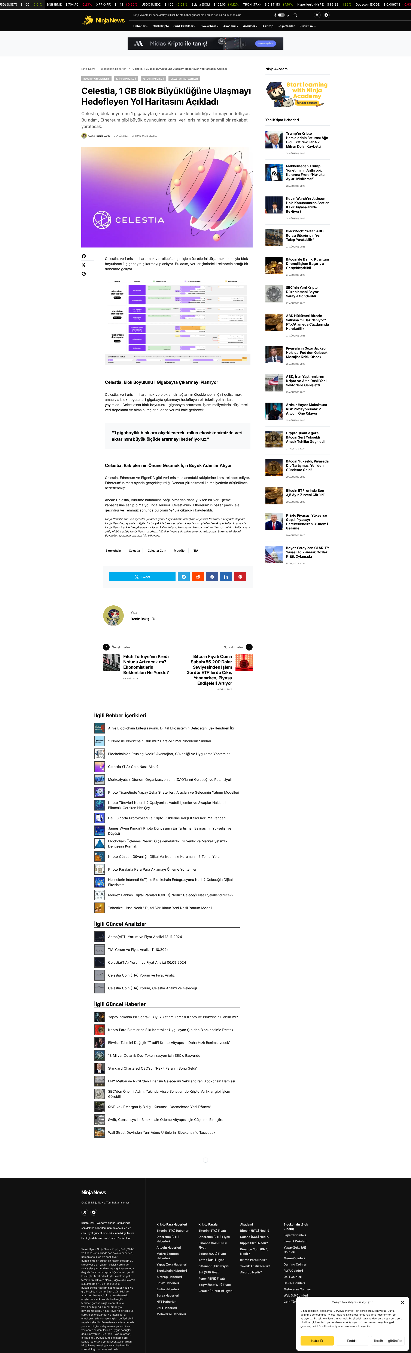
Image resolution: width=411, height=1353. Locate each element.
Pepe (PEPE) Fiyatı (211, 1278)
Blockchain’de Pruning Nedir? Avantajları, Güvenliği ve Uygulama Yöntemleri (169, 754)
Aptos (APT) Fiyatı (211, 1260)
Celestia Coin (157, 550)
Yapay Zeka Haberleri (171, 1264)
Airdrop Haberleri (169, 1277)
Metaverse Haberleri (171, 1314)
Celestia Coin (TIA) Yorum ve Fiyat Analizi (142, 975)
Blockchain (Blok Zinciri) (296, 1227)
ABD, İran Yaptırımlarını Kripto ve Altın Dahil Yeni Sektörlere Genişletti (306, 380)
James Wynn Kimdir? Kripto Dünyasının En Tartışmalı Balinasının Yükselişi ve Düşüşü (169, 831)
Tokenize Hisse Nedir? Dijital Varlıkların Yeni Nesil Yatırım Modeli (160, 908)
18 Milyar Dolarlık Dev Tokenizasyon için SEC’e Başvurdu (154, 1055)
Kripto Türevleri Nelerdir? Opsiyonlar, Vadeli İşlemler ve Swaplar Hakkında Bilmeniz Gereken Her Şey (168, 805)
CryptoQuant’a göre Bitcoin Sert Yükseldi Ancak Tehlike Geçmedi (305, 437)
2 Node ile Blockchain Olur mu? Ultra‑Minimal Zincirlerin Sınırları (159, 741)
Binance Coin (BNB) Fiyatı (212, 1245)
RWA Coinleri (293, 1270)
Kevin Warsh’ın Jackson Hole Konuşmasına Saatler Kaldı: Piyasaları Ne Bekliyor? (307, 204)
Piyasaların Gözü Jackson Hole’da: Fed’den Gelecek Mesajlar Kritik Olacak (307, 352)
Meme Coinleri (294, 1258)
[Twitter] (317, 15)
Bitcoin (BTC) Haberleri (172, 1230)
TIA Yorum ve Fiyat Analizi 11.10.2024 (138, 949)
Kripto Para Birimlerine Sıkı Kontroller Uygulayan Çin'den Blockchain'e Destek (170, 1030)
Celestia (134, 550)
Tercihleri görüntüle (388, 1341)
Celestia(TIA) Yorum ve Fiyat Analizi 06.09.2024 (147, 962)
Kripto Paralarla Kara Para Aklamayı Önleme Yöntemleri (152, 869)
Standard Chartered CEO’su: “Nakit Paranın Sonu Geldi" (153, 1068)
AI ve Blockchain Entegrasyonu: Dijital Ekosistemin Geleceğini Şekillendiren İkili (171, 728)
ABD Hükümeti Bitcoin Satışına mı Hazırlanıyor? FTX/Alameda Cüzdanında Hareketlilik (307, 322)
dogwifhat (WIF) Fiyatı (214, 1284)
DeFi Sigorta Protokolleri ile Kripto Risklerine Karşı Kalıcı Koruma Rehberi (167, 818)
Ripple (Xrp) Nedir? (254, 1243)
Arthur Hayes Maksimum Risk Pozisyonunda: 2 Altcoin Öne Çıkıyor (306, 409)
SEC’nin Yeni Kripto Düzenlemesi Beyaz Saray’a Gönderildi (302, 291)
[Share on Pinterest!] (87, 276)
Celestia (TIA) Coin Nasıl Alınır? (133, 767)
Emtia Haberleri (167, 1289)
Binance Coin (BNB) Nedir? (254, 1251)
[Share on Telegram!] (184, 576)
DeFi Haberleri (166, 1308)
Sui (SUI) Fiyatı (208, 1272)
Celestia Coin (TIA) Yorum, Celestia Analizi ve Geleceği (152, 988)
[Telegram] (326, 15)
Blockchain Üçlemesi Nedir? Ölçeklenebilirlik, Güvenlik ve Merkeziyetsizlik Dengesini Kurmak (168, 843)
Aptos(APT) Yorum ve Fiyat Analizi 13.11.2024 (145, 937)
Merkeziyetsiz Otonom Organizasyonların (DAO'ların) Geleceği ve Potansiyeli (170, 779)
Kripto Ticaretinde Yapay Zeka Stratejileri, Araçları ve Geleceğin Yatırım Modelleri (173, 792)
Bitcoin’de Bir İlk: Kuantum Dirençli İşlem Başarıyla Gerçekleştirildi (307, 263)
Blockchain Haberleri (114, 68)
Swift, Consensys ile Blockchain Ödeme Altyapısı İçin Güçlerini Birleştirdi (166, 1119)
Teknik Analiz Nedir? (255, 1266)
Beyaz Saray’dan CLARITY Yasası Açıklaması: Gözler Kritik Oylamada (307, 552)
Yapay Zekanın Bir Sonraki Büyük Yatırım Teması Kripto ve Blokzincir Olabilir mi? (173, 1017)
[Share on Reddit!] (198, 576)
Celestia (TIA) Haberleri (184, 78)
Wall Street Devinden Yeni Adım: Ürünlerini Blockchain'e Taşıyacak (161, 1132)
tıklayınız (153, 535)
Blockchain (113, 550)
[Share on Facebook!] (87, 258)
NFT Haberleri (166, 1301)
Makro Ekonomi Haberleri (168, 1256)
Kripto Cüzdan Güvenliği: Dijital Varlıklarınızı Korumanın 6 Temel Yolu (163, 856)
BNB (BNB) (69, 4)
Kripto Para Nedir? (253, 1260)
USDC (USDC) (164, 4)
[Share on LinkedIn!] (226, 576)
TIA (196, 550)
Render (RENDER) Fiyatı (215, 1291)
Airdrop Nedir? (251, 1272)
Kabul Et (317, 1341)
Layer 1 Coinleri (295, 1235)
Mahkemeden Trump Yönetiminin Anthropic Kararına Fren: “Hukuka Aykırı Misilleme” (305, 172)
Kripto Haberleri (126, 78)
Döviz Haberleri (167, 1283)
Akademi (246, 1224)
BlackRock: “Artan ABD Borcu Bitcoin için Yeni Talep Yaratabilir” (305, 235)
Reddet (352, 1341)
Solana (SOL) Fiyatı (212, 1253)
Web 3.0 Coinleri (296, 1295)
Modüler (180, 550)
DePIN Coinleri (294, 1283)
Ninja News (88, 68)
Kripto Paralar (208, 1224)
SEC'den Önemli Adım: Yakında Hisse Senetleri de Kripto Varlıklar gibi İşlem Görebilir (169, 1094)
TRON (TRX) (268, 4)
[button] (402, 1302)
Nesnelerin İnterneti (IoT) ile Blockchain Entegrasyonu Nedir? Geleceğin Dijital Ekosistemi (170, 882)
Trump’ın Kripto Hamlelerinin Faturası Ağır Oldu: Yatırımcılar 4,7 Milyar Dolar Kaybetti (307, 139)
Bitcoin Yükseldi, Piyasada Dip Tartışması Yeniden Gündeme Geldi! (307, 465)
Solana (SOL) (215, 4)
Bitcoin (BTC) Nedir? (255, 1230)
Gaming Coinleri (295, 1264)
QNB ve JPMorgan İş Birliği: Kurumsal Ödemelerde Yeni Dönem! (159, 1107)
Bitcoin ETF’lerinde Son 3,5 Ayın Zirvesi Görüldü (306, 492)
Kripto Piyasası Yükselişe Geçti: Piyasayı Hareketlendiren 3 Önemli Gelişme (307, 521)
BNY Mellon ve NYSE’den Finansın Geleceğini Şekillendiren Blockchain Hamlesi (171, 1081)
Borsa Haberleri (167, 1295)
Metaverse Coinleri (297, 1289)
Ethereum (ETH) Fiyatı (214, 1237)
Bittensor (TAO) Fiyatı (213, 1266)
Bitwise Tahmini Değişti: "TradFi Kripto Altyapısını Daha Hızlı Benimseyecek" (169, 1042)
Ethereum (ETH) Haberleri (168, 1239)
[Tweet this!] (87, 267)
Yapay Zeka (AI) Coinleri (295, 1250)
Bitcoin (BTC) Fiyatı (212, 1230)
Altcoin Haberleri (153, 78)
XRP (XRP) (116, 4)
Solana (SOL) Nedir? (255, 1237)
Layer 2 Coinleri (295, 1241)
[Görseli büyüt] (245, 284)
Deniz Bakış (140, 619)
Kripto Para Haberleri (171, 1224)
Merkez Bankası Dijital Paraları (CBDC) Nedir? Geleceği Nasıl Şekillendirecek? (170, 895)
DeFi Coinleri (293, 1277)
